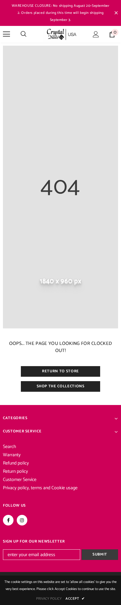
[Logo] (61, 34)
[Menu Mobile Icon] (6, 34)
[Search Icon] (23, 34)
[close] (116, 13)
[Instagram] (22, 520)
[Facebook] (8, 520)
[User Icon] (96, 34)
